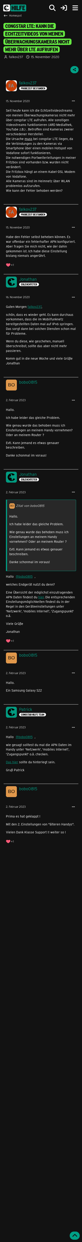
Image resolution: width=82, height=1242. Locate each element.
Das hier (12, 762)
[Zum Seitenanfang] (75, 1236)
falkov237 (16, 57)
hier (41, 597)
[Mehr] (73, 101)
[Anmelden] (63, 8)
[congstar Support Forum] (14, 7)
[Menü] (75, 7)
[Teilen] (74, 69)
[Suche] (52, 7)
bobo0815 (25, 576)
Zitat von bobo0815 (30, 505)
